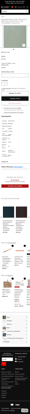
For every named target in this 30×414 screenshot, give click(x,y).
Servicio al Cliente (19, 374)
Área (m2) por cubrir (7, 72)
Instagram (4, 393)
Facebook (3, 391)
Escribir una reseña (15, 186)
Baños (10, 275)
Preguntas (4, 161)
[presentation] (1, 217)
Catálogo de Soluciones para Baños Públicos (21, 379)
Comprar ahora (15, 98)
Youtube (3, 397)
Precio (3, 56)
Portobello (12, 243)
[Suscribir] (3, 364)
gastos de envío (7, 88)
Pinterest (3, 395)
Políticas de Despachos (7, 386)
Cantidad (4, 80)
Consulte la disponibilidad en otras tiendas (14, 112)
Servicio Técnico (19, 376)
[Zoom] (23, 45)
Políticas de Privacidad (7, 382)
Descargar (18, 167)
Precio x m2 (4, 65)
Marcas (17, 372)
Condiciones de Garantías (5, 379)
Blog (16, 382)
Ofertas (17, 384)
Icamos (12, 410)
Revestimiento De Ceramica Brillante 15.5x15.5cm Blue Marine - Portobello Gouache (8, 225)
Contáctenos (4, 384)
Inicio (2, 16)
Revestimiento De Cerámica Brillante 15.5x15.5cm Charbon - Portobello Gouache (21, 225)
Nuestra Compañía (6, 372)
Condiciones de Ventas (7, 376)
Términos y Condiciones (7, 374)
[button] (15, 103)
